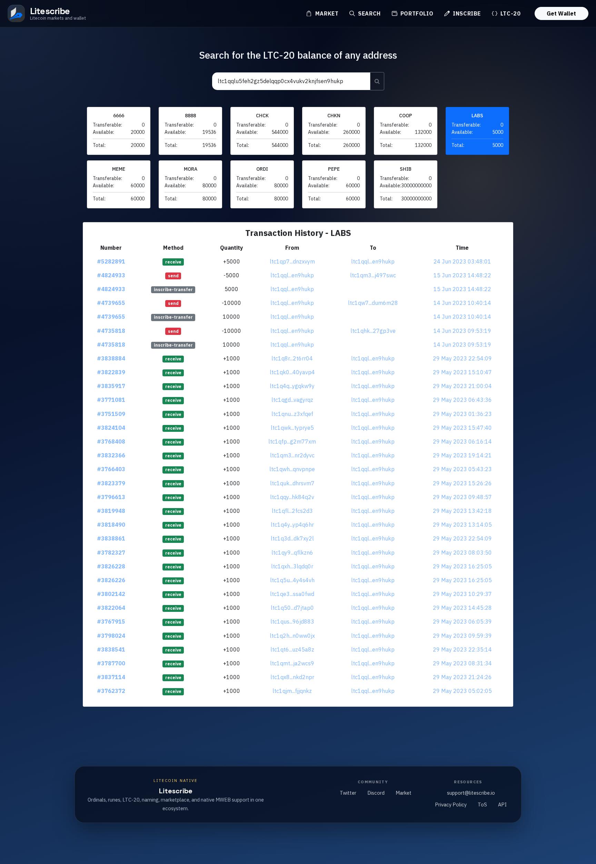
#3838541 (111, 649)
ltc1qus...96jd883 (292, 621)
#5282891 (111, 261)
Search (368, 13)
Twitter (348, 792)
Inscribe (466, 13)
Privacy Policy (451, 804)
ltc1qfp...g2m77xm (292, 441)
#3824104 (111, 427)
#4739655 (111, 302)
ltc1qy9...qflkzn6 (292, 552)
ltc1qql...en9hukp (373, 261)
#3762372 (111, 690)
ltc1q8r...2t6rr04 (292, 358)
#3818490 (111, 524)
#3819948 (111, 510)
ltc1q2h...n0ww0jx (292, 635)
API (502, 804)
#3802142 (111, 593)
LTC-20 (509, 13)
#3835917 (111, 386)
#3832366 (111, 455)
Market (326, 13)
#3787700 (111, 663)
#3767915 (111, 621)
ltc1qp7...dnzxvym (292, 261)
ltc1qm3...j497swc (373, 275)
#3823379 (111, 483)
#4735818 (111, 330)
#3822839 (111, 372)
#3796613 (111, 497)
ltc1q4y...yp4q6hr (292, 524)
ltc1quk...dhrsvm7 (292, 483)
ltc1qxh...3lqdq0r (292, 566)
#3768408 (111, 441)
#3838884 (111, 358)
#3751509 (111, 413)
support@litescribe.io (471, 792)
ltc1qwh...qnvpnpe (292, 469)
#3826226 (111, 580)
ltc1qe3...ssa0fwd (292, 593)
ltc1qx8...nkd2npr (292, 677)
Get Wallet (561, 13)
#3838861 (111, 538)
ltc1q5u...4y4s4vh (292, 580)
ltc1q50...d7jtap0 (292, 607)
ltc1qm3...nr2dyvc (292, 455)
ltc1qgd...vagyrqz (292, 399)
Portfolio (416, 13)
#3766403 (111, 469)
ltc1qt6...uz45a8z (292, 649)
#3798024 (111, 635)
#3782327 (111, 552)
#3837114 (111, 677)
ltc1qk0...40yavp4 (292, 372)
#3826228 (111, 566)
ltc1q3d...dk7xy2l (292, 538)
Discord (376, 792)
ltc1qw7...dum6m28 (373, 302)
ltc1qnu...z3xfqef (292, 413)
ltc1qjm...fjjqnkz (292, 690)
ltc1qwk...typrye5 (292, 427)
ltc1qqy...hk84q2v (292, 497)
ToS (482, 804)
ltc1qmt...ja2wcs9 (292, 663)
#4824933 (111, 275)
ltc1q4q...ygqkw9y (292, 386)
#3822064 (111, 607)
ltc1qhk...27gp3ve (373, 330)
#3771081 (111, 399)
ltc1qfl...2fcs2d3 (292, 510)
